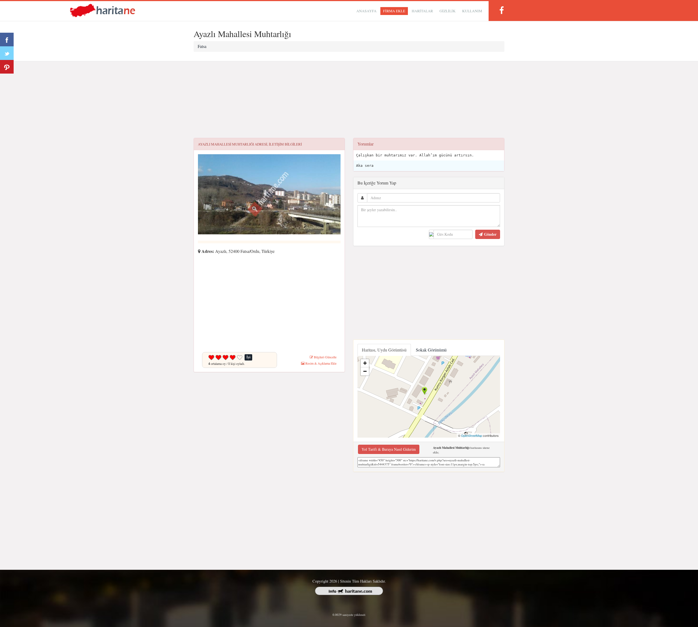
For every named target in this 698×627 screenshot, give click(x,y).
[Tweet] (7, 53)
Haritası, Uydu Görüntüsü (384, 350)
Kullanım (472, 10)
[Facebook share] (7, 39)
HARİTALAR (422, 10)
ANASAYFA (366, 10)
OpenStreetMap (471, 435)
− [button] (365, 371)
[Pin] (7, 67)
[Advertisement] (349, 100)
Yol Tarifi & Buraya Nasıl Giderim (389, 449)
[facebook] (501, 10)
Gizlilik (448, 10)
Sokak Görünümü (431, 350)
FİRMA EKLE (394, 10)
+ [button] (365, 363)
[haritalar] (102, 10)
